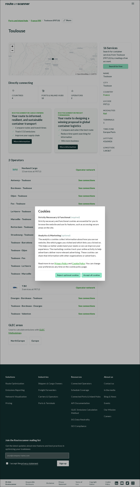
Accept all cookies (91, 275)
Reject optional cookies (68, 275)
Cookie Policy (78, 263)
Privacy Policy (61, 263)
